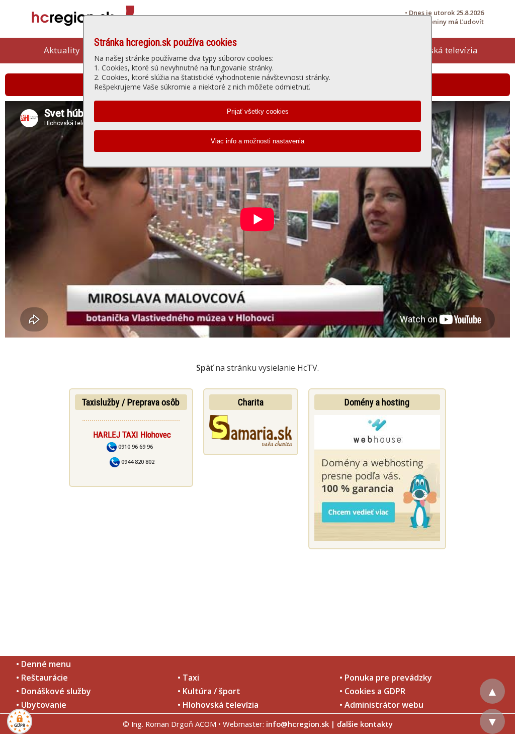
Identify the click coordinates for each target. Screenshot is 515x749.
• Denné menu (43, 664)
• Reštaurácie (42, 677)
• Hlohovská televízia (218, 704)
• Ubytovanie (41, 704)
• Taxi (188, 677)
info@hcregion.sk (297, 724)
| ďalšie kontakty (362, 724)
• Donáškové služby (53, 691)
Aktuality (62, 50)
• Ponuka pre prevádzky (385, 677)
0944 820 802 (137, 461)
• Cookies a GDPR (372, 691)
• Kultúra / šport (209, 691)
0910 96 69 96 (135, 446)
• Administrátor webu (381, 704)
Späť (204, 367)
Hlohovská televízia (439, 50)
